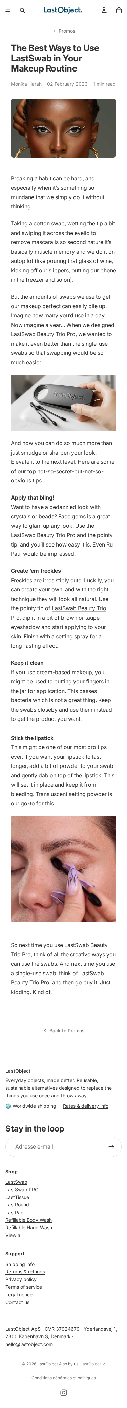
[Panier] (118, 10)
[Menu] (8, 10)
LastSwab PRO (22, 1189)
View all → (16, 1235)
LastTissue (17, 1197)
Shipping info (20, 1264)
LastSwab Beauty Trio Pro (43, 334)
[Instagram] (64, 1393)
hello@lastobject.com (29, 1344)
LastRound (17, 1204)
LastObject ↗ (92, 1363)
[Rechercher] (22, 10)
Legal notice (19, 1294)
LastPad (14, 1212)
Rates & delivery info (85, 1106)
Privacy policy (21, 1279)
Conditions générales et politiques (63, 1377)
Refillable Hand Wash (28, 1227)
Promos (67, 31)
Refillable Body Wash (28, 1220)
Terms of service (23, 1287)
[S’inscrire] (111, 1146)
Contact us (17, 1302)
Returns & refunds (25, 1272)
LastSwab (16, 1182)
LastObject (47, 1363)
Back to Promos (67, 1030)
